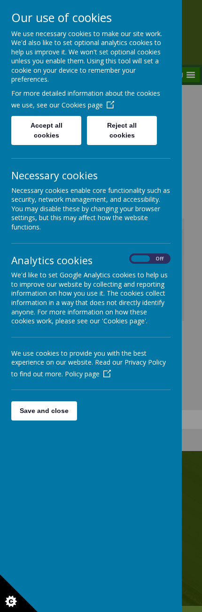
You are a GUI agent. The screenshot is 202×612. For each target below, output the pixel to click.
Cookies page (82, 104)
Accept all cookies (46, 130)
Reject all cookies (122, 130)
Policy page (82, 373)
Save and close (44, 410)
